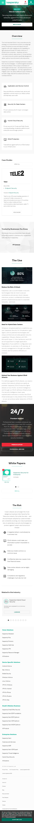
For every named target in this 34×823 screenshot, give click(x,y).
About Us (4, 782)
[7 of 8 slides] (23, 620)
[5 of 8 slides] (18, 620)
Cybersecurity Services (9, 742)
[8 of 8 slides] (25, 620)
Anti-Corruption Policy (14, 769)
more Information (11, 817)
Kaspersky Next (6, 738)
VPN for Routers (7, 696)
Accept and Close (17, 819)
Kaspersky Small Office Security (11, 709)
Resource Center (5, 793)
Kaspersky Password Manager (10, 652)
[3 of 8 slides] (13, 620)
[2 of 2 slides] (18, 487)
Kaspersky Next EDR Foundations (11, 713)
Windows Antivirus (7, 677)
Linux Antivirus (6, 681)
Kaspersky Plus (6, 637)
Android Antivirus (7, 666)
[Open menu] (3, 2)
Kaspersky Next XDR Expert (10, 749)
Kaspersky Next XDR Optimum (10, 721)
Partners (4, 786)
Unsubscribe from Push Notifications (9, 808)
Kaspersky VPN (6, 649)
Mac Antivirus (6, 670)
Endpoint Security (11, 188)
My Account (31, 3)
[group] (17, 192)
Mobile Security (6, 673)
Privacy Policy (5, 769)
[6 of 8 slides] (21, 620)
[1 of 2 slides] (16, 487)
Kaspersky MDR (6, 745)
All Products (5, 728)
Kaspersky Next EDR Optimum (10, 717)
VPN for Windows (7, 685)
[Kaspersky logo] (13, 2)
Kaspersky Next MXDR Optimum (11, 724)
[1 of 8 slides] (8, 620)
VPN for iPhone (6, 692)
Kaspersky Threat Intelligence (10, 753)
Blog (3, 790)
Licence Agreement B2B (7, 773)
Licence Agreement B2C (25, 769)
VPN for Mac (5, 700)
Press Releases (5, 797)
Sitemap (4, 801)
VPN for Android (6, 688)
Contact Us (4, 778)
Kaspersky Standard (8, 634)
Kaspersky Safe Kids (8, 645)
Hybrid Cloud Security (8, 757)
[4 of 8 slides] (16, 620)
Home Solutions (7, 630)
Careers (3, 805)
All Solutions (5, 656)
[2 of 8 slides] (11, 620)
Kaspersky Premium (7, 641)
